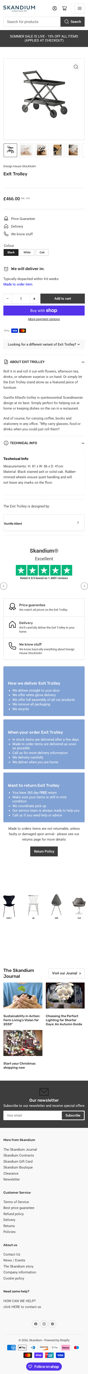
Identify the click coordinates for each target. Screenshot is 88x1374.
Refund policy (13, 1214)
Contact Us (11, 1254)
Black (11, 252)
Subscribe (72, 1115)
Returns (9, 1226)
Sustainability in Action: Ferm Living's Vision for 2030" (21, 1020)
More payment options (44, 319)
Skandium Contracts (18, 1155)
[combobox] (44, 22)
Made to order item (17, 284)
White (27, 252)
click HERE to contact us (22, 1307)
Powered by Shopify (56, 1340)
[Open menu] (80, 8)
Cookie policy (13, 1278)
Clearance (11, 1173)
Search (76, 22)
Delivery (9, 1220)
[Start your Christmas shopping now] (22, 1043)
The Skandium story (18, 1266)
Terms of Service (16, 1202)
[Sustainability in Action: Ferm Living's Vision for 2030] (22, 996)
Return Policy (44, 851)
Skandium (35, 1340)
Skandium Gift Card (17, 1162)
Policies (9, 1232)
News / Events (14, 1260)
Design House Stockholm (19, 166)
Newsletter (11, 1179)
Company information (19, 1272)
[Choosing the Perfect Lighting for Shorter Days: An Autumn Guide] (65, 996)
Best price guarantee (18, 1208)
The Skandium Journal (20, 1150)
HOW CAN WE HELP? (19, 1301)
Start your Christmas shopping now (19, 1066)
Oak (42, 252)
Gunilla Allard (13, 523)
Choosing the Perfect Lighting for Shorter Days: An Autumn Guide (64, 1020)
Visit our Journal (64, 973)
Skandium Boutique (18, 1167)
